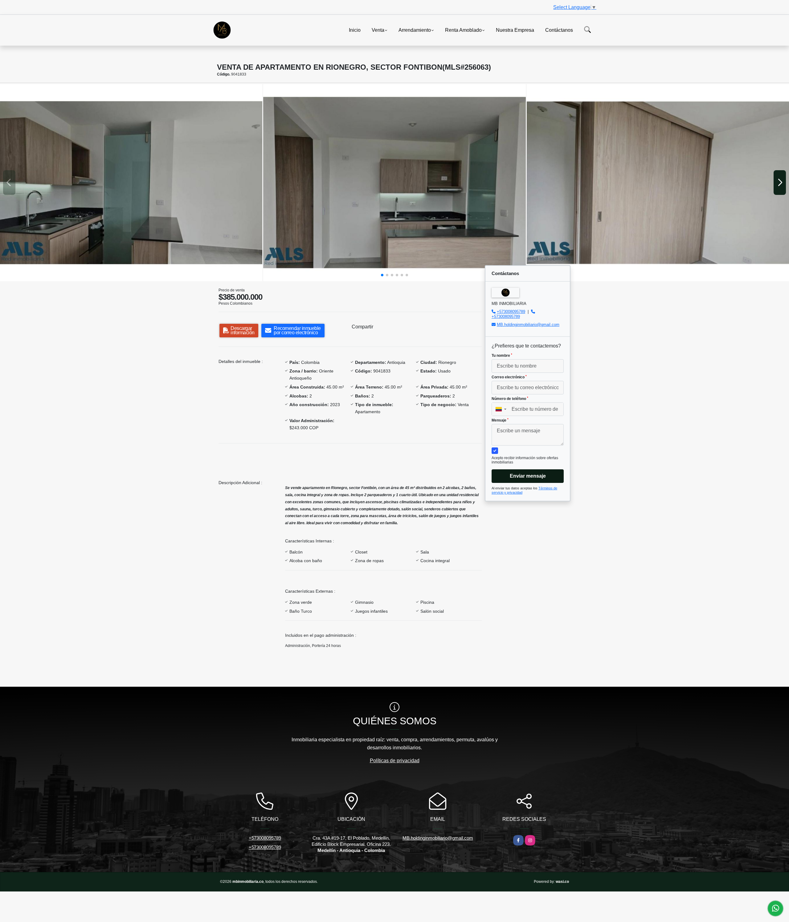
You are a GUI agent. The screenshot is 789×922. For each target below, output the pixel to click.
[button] (382, 275)
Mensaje (500, 420)
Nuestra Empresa (515, 29)
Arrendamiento (415, 29)
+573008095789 (511, 311)
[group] (131, 182)
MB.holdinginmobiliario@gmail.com (528, 324)
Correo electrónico (509, 377)
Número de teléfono (510, 398)
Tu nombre (502, 355)
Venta (378, 29)
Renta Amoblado (463, 29)
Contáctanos (559, 29)
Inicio (355, 29)
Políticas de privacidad (394, 760)
